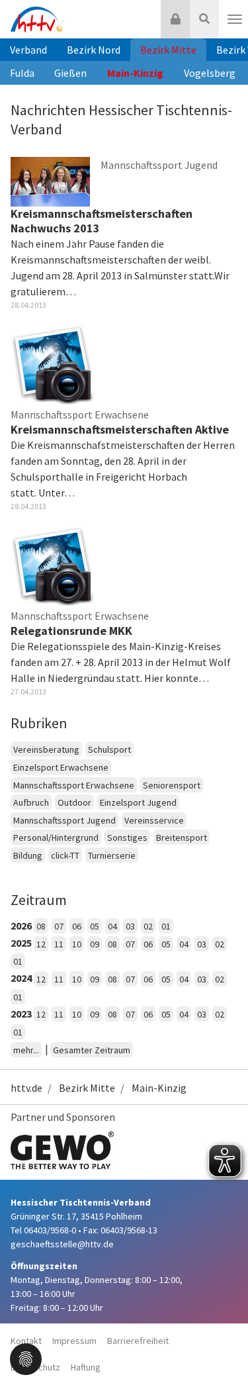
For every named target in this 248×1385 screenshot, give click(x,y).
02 (148, 926)
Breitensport (181, 837)
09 (94, 944)
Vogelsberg (209, 72)
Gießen (70, 72)
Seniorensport (171, 785)
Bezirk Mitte (168, 49)
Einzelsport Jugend (138, 802)
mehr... (26, 1050)
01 (166, 926)
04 (112, 926)
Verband (28, 49)
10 (76, 944)
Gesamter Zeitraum (91, 1050)
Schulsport (109, 749)
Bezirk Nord (93, 49)
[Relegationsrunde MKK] (53, 564)
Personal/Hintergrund (56, 837)
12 (41, 944)
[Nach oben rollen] (221, 1348)
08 (41, 926)
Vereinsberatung (46, 749)
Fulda (22, 72)
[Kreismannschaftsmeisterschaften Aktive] (53, 362)
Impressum (74, 1341)
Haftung (86, 1367)
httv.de (26, 1087)
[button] (26, 1357)
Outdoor (74, 802)
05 (94, 926)
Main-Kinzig (135, 72)
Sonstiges (127, 837)
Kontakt (26, 1341)
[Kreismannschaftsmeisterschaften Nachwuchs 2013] (50, 180)
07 (58, 926)
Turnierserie (112, 855)
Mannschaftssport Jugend (64, 820)
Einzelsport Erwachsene (60, 767)
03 (130, 926)
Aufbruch (31, 802)
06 (76, 926)
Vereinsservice (154, 820)
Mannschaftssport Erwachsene (73, 785)
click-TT (65, 855)
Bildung (27, 855)
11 (58, 944)
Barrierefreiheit (138, 1341)
